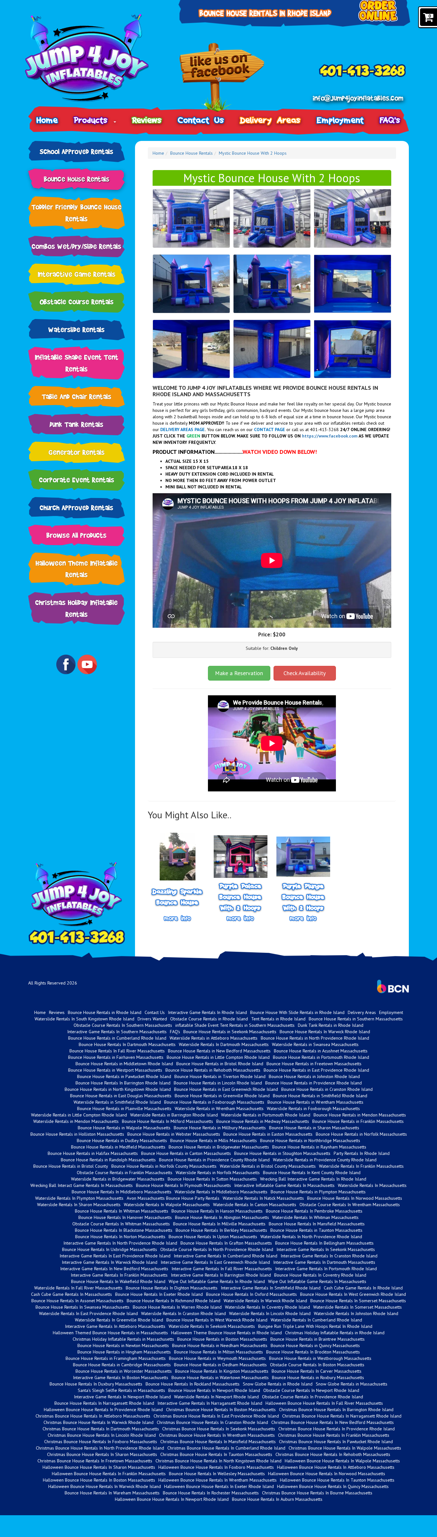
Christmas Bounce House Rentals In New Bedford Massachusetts (332, 1422)
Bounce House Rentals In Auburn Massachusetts (277, 1499)
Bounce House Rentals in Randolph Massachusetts (108, 1160)
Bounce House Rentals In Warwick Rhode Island (325, 1031)
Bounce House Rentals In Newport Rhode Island (214, 1390)
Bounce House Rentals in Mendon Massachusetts (360, 1115)
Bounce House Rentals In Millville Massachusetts (219, 1224)
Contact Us (201, 120)
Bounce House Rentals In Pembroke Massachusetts (314, 1211)
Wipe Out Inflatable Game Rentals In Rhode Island (217, 1281)
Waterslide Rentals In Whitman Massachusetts (315, 1217)
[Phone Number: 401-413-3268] (362, 70)
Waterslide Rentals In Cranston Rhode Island (183, 1313)
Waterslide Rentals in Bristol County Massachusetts (268, 1166)
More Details (178, 918)
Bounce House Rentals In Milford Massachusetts (167, 1121)
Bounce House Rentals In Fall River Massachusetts (117, 1051)
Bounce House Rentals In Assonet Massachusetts (77, 1301)
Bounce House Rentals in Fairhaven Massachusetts (115, 1057)
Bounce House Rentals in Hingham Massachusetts (124, 1352)
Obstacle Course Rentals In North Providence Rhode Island (216, 1249)
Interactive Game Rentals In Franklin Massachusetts (119, 1275)
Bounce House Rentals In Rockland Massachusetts (193, 1384)
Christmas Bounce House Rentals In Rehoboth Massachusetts (332, 1454)
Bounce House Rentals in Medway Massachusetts (262, 1121)
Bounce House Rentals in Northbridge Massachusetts (310, 1140)
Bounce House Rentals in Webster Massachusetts (173, 1134)
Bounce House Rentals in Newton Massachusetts (123, 1345)
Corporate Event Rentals (76, 480)
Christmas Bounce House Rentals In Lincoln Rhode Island (102, 1435)
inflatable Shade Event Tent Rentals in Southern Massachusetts (235, 1025)
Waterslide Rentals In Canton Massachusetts (254, 1204)
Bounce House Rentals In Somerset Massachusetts (358, 1301)
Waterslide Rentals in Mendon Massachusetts (76, 1121)
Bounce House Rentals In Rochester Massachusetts (211, 1493)
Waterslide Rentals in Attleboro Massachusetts (214, 1038)
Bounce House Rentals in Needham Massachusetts (219, 1345)
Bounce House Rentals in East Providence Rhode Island (316, 1070)
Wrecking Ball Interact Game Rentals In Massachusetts (81, 1185)
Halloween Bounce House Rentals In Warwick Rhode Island (104, 1486)
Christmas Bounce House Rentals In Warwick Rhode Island (99, 1422)
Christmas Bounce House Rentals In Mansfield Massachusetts (218, 1441)
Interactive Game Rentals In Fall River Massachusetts (221, 1268)
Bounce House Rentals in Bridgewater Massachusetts (219, 1147)
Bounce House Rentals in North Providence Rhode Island (315, 1038)
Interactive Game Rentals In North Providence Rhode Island (120, 1243)
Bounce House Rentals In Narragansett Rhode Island (104, 1403)
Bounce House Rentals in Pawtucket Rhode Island (124, 1076)
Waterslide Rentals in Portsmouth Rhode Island (265, 1115)
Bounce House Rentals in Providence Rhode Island (313, 1083)
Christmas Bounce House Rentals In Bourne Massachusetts (317, 1493)
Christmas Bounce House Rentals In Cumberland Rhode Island (226, 1448)
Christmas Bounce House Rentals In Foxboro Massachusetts (100, 1441)
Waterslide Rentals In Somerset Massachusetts (357, 1307)
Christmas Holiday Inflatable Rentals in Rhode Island (335, 1333)
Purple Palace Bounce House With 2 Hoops (240, 897)
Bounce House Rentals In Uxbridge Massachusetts (109, 1249)
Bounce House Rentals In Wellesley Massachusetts (217, 1473)
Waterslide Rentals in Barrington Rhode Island (174, 1115)
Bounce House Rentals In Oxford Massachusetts (251, 1294)
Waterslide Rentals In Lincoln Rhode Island (270, 1313)
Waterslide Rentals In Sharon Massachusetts (79, 1204)
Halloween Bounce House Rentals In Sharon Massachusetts (99, 1467)
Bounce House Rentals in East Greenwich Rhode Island (226, 1089)
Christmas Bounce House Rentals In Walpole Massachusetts (345, 1448)
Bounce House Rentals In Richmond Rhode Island (173, 1301)
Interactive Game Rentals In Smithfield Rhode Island (271, 1288)
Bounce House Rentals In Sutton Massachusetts (212, 1179)
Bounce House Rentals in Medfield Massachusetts (118, 1147)
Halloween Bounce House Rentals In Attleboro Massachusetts (335, 1467)
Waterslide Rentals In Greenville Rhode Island (119, 1320)
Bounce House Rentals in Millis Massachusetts (213, 1140)
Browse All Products (76, 535)
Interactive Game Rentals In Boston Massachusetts (120, 1377)
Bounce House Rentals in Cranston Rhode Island (327, 1089)
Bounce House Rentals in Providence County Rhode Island (214, 1160)
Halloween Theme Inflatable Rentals (77, 569)
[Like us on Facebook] (221, 78)
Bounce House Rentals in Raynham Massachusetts (319, 1147)
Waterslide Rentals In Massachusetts (372, 1185)
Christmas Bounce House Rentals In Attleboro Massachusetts (93, 1416)
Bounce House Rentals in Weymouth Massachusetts (217, 1358)
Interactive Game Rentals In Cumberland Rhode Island (225, 1256)
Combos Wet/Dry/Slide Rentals (76, 246)
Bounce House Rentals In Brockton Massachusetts (313, 1352)
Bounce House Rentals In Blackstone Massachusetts (123, 1230)
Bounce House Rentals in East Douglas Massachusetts (120, 1096)
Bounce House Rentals (76, 179)
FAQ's (390, 120)
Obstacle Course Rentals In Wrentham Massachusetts (349, 1204)
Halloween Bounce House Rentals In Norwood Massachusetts (326, 1473)
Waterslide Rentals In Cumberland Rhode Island (316, 1320)
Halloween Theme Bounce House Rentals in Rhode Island (226, 1333)
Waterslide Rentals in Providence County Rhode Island (325, 1160)
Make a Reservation (239, 673)
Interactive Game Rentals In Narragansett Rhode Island (209, 1403)
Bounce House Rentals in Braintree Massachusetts (317, 1339)
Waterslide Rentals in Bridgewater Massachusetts (117, 1179)
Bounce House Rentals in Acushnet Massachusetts (321, 1051)
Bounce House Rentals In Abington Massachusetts (222, 1217)
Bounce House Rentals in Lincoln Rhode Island (218, 1083)
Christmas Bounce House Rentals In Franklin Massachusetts (333, 1435)
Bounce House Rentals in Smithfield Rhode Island (320, 1096)
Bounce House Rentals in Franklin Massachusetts (358, 1121)
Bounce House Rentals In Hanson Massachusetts (217, 1211)
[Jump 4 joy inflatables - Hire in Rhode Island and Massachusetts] (95, 58)
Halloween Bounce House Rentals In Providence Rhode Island (103, 1409)
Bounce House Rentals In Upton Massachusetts (213, 1236)
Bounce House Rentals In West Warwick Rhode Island (216, 1320)
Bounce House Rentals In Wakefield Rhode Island (118, 1281)
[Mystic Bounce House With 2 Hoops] (191, 218)
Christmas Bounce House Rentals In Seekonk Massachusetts (218, 1429)
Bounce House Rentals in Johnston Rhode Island (314, 1076)
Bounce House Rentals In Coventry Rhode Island (320, 1275)
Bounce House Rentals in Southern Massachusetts (356, 1019)
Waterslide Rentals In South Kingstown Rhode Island (84, 1019)
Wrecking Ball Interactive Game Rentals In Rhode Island (313, 1179)
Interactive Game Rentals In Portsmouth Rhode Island (326, 1268)
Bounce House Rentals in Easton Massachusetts (268, 1134)
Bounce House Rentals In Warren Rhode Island (177, 1307)
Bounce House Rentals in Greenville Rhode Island (222, 1096)
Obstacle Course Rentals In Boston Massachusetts (317, 1365)
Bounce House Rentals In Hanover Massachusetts (125, 1217)
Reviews (147, 120)
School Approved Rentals (76, 151)
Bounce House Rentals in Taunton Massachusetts (316, 1230)
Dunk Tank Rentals (76, 424)
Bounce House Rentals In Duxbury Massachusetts (96, 1384)
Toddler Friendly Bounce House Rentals (77, 213)
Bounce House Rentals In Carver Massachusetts (317, 1371)
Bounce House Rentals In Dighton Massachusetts (172, 1288)
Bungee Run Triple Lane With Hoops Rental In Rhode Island (315, 1326)
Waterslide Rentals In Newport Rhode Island (216, 1397)
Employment (340, 120)
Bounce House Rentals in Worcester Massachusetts (123, 1371)
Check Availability (304, 673)
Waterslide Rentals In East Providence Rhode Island (88, 1313)
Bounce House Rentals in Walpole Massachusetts (124, 1128)
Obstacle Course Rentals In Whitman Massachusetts (121, 1224)
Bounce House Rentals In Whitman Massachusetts (121, 1211)
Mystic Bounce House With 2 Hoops (253, 153)
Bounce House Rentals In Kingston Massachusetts (221, 1371)
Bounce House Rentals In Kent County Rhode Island (312, 1172)
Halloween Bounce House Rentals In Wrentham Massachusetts (217, 1480)
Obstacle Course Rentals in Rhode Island (209, 1019)
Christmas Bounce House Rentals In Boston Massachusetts (221, 1409)
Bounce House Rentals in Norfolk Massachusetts (361, 1134)
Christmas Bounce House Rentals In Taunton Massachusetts (216, 1454)
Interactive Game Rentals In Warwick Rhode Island (109, 1262)
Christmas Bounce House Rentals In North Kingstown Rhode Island (218, 1461)
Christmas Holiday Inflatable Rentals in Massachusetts (123, 1339)
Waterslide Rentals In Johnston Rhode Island (356, 1313)
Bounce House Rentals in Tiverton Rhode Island (220, 1076)
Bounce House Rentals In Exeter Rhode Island (159, 1294)
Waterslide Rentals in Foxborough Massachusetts (313, 1108)
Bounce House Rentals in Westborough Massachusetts (320, 1358)
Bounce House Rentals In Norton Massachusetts (120, 1236)
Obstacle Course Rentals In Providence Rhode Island (312, 1397)
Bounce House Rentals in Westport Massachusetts (115, 1070)
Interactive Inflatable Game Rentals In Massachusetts (284, 1185)
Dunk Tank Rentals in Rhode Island (330, 1025)
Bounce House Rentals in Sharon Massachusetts (314, 1128)
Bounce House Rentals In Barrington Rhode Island (123, 1083)
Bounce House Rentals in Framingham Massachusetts (116, 1358)
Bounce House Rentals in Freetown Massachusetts (314, 1064)
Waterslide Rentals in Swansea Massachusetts (315, 1044)
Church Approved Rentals (76, 507)
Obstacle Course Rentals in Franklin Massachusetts (124, 1172)
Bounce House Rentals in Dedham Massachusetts (220, 1365)
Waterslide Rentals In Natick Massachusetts (263, 1198)
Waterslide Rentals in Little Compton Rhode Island (79, 1115)
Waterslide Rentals (76, 329)
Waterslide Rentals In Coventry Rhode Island (267, 1307)
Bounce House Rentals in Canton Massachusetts (186, 1153)
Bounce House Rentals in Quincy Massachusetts (315, 1345)
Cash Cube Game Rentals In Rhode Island (363, 1288)
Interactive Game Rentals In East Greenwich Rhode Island (215, 1262)
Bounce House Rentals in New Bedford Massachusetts (219, 1051)
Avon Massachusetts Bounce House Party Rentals (173, 1198)
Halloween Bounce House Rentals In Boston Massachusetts (99, 1480)
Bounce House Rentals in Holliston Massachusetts (77, 1134)
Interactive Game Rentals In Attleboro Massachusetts (115, 1326)
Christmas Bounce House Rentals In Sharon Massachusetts (102, 1454)
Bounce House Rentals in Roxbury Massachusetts (318, 1377)
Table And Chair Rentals (76, 396)
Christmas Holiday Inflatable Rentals (76, 608)
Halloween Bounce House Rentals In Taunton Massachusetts (337, 1480)
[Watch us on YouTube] (87, 664)
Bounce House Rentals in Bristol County (70, 1166)
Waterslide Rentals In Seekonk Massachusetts (212, 1326)
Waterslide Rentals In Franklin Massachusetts (361, 1166)
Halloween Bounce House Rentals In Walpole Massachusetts (342, 1461)
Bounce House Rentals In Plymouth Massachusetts (183, 1185)
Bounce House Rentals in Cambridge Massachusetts (122, 1365)
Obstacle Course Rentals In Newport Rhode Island (311, 1390)
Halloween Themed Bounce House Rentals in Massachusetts (110, 1333)
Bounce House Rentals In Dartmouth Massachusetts (127, 1044)
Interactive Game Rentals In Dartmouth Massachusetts (324, 1262)
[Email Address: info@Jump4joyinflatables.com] (358, 98)
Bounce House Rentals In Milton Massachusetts (218, 1352)
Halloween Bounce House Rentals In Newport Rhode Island (172, 1499)
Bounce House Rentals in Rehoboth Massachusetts (212, 1070)
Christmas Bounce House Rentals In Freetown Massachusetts (94, 1461)
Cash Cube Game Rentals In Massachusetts (71, 1294)
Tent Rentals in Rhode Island (278, 1019)
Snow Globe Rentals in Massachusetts (351, 1384)
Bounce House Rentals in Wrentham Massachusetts (315, 1102)
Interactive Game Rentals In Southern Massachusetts (117, 1031)
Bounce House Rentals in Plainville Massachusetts (124, 1108)
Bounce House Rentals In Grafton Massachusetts (226, 1243)
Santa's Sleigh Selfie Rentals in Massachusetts (121, 1390)
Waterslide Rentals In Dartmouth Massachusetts (224, 1044)
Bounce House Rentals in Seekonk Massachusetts (229, 1031)
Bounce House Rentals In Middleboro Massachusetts (121, 1192)
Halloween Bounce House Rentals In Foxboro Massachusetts (216, 1467)
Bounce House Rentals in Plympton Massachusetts (318, 1192)
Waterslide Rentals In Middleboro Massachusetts (221, 1192)
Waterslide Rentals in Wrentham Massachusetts (219, 1108)
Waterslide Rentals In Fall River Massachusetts (78, 1288)
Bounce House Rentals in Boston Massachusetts (222, 1339)
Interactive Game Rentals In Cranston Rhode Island (329, 1256)
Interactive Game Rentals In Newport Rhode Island (122, 1397)
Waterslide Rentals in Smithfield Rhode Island (117, 1102)
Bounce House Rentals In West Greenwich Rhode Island (353, 1294)
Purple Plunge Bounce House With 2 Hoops (303, 897)
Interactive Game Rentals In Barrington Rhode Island (221, 1275)
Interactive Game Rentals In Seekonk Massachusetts (325, 1249)
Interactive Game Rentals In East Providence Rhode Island (115, 1256)
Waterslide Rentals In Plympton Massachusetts (79, 1198)
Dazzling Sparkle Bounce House (177, 897)
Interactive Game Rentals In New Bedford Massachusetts (114, 1268)
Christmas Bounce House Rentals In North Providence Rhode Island (100, 1448)
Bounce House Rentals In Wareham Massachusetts (112, 1493)
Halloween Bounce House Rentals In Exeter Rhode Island (219, 1486)
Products (93, 120)
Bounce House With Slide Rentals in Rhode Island (297, 1012)
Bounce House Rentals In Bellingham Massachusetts (324, 1243)
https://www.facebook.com (330, 436)
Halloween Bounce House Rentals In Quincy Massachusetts (333, 1486)
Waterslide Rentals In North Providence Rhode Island (311, 1236)
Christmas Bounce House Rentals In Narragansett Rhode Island (341, 1416)
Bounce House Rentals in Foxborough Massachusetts (214, 1102)
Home (47, 120)
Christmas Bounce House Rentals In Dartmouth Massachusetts (101, 1429)
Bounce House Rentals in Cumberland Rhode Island (117, 1038)
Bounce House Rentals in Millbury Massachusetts (220, 1128)
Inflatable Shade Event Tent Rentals (76, 363)
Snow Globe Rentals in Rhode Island (278, 1384)
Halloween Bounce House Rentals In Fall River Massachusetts (324, 1403)
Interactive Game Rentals (76, 274)
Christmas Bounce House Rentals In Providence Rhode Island (336, 1429)
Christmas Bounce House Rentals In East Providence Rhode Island (216, 1416)
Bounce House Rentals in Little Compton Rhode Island (218, 1057)
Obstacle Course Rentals (77, 302)
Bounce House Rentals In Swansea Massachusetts (83, 1307)
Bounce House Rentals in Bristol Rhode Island (219, 1064)
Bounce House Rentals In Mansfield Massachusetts (317, 1224)
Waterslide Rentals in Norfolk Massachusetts (218, 1172)
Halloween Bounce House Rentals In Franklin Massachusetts (109, 1473)
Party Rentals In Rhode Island (362, 1153)
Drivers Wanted (152, 1019)
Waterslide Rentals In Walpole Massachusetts (167, 1204)
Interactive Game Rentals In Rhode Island (207, 1012)
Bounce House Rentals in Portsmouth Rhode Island (321, 1057)
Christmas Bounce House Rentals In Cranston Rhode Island (212, 1422)
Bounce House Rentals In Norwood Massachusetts (354, 1198)
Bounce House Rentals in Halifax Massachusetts (93, 1153)
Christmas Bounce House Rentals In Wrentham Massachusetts (217, 1435)
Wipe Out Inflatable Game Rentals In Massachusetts (317, 1281)
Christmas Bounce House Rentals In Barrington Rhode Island (336, 1409)
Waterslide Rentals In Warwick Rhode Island (265, 1301)
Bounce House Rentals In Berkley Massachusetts (221, 1230)
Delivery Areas (270, 120)
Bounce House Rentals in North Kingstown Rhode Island (118, 1089)
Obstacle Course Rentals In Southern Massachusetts (123, 1025)
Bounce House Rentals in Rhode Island (104, 1012)
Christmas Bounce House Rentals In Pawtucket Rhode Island (336, 1441)
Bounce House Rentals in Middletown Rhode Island (124, 1064)
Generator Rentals (77, 452)
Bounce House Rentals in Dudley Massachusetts (122, 1140)
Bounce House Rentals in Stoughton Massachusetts (282, 1153)
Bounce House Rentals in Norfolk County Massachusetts (164, 1166)
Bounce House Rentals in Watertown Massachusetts (220, 1377)
